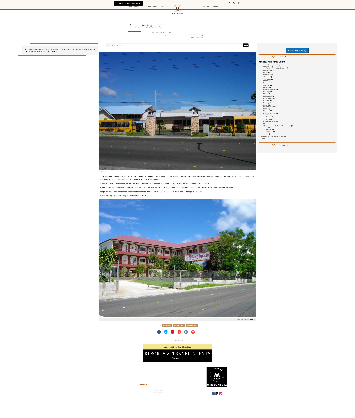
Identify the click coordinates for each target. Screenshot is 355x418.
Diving (265, 87)
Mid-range (267, 98)
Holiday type (265, 79)
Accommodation (269, 66)
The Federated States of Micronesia (277, 126)
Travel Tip (264, 138)
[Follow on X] (234, 3)
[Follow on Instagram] (238, 3)
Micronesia (133, 7)
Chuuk (268, 127)
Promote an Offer (209, 7)
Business (266, 83)
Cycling (266, 85)
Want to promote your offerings (164, 381)
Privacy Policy (158, 390)
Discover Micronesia (268, 65)
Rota (267, 115)
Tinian (268, 119)
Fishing (266, 92)
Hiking (265, 94)
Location (264, 105)
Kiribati (266, 111)
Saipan (268, 117)
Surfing (266, 103)
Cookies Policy (158, 392)
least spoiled (167, 325)
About (156, 377)
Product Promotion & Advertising (190, 395)
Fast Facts (264, 77)
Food (265, 72)
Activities (173, 35)
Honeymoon (267, 96)
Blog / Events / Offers (161, 375)
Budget (266, 81)
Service (200, 37)
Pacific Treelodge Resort (275, 68)
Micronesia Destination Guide (190, 35)
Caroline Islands (269, 106)
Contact (156, 379)
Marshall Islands (269, 121)
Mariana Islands (269, 113)
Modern (266, 100)
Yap (267, 134)
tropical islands (192, 325)
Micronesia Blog (155, 7)
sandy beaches (179, 325)
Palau (193, 37)
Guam (265, 109)
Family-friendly (269, 89)
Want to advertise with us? (162, 383)
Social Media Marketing (187, 390)
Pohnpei (269, 132)
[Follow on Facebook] (229, 3)
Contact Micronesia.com (128, 3)
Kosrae (268, 129)
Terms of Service (159, 394)
